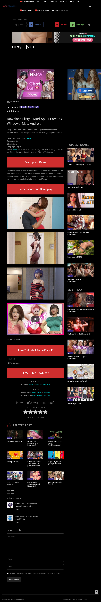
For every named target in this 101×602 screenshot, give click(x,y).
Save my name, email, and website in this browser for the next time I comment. (35, 573)
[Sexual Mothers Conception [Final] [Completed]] (35, 475)
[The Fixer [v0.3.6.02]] (80, 394)
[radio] (25, 412)
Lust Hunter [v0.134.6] (74, 257)
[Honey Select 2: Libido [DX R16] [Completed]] (80, 222)
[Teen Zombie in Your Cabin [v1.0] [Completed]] (56, 434)
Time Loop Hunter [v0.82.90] (13, 483)
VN (37, 107)
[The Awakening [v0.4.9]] (80, 177)
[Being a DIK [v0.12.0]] (80, 200)
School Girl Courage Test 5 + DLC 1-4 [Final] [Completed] (34, 464)
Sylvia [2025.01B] (12, 462)
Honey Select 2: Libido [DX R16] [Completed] (78, 233)
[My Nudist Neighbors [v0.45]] (80, 371)
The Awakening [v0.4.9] (75, 187)
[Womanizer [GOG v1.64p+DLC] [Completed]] (80, 347)
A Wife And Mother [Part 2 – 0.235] (79, 165)
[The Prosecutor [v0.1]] (15, 434)
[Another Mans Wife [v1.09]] (56, 475)
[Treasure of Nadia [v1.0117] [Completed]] (80, 270)
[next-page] (12, 492)
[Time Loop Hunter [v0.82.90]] (15, 475)
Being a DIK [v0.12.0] (74, 210)
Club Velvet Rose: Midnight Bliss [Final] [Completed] (80, 310)
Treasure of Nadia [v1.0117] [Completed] (76, 280)
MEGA (31, 384)
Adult (20, 20)
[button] (90, 6)
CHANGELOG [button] (15, 340)
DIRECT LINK (37, 392)
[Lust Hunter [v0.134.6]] (80, 247)
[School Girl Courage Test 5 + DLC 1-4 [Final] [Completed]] (35, 455)
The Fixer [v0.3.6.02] (74, 404)
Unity (31, 107)
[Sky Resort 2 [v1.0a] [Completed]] (80, 324)
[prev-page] (8, 492)
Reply (17, 509)
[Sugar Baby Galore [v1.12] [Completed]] (56, 455)
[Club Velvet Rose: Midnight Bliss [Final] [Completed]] (80, 300)
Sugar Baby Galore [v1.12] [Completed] (54, 463)
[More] (89, 24)
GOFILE (38, 384)
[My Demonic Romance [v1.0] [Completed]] (35, 434)
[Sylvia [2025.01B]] (15, 455)
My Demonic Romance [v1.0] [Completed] (32, 443)
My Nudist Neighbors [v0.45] (77, 381)
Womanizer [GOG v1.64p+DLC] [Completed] (77, 358)
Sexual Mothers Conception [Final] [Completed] (33, 484)
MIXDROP (46, 384)
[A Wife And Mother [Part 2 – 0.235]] (80, 155)
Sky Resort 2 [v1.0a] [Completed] (78, 334)
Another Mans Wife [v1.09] (55, 483)
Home (14, 20)
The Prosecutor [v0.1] (14, 441)
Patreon (30, 138)
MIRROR (47, 392)
